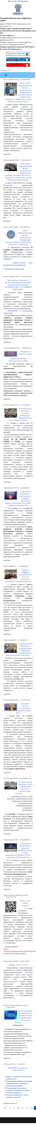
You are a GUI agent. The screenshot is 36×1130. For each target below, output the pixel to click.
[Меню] (6, 75)
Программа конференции (14, 269)
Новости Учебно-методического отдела (15, 895)
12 (27, 1108)
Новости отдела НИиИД (10, 227)
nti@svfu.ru (10, 35)
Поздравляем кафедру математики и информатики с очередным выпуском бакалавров (19, 1083)
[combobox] (12, 70)
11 (22, 1108)
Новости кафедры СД (9, 566)
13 (31, 1108)
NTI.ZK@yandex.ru (15, 49)
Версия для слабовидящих (18, 1)
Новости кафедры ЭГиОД (10, 79)
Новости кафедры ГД (9, 640)
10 (18, 1108)
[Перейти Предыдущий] (10, 1108)
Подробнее (7, 154)
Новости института (9, 1064)
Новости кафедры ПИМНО (11, 160)
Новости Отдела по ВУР (10, 488)
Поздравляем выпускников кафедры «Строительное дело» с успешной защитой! (18, 1090)
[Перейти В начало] (5, 1108)
